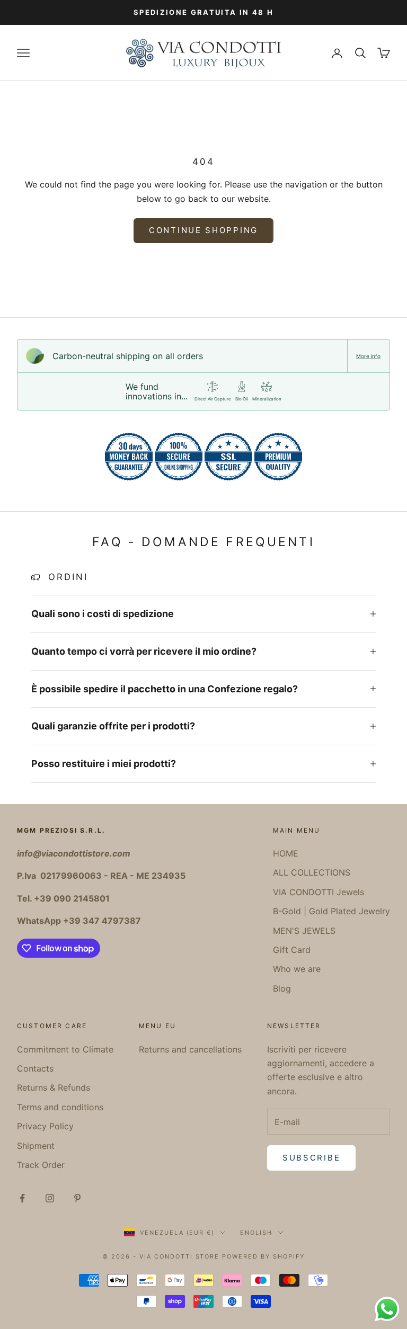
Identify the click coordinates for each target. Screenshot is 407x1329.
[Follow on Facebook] (22, 1198)
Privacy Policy (45, 1126)
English (256, 1232)
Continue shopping (203, 230)
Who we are (297, 969)
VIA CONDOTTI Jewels (318, 892)
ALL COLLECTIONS (311, 872)
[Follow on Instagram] (50, 1198)
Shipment (36, 1145)
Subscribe (311, 1158)
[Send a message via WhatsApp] (387, 1309)
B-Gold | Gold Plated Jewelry (331, 911)
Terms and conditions (60, 1107)
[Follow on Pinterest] (77, 1198)
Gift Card (292, 949)
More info (368, 356)
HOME (285, 853)
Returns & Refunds (53, 1087)
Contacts (35, 1068)
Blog (282, 988)
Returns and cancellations (190, 1049)
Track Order (41, 1164)
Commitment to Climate (65, 1049)
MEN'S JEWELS (304, 930)
